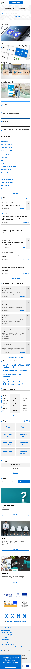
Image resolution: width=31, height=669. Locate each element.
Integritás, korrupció (7, 644)
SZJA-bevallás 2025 (7, 151)
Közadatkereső (5, 639)
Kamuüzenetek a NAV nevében (15, 371)
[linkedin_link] (12, 616)
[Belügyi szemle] (24, 604)
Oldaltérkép (4, 642)
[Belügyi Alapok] (10, 604)
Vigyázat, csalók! (6, 144)
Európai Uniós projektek (8, 182)
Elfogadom (10, 666)
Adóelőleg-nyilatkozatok (8, 154)
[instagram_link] (18, 616)
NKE (2, 188)
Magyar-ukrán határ (7, 179)
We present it (5, 185)
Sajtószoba (4, 141)
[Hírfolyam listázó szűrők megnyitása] (28, 198)
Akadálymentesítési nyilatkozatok (11, 647)
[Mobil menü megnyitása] (29, 2)
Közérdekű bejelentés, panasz (16, 621)
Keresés (2, 13)
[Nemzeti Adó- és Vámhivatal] (4, 2)
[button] (28, 205)
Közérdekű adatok (6, 147)
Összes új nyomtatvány (15, 357)
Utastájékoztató (6, 169)
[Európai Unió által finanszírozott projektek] (15, 595)
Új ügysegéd (4, 157)
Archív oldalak (5, 630)
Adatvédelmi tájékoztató (8, 635)
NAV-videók (4, 173)
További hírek (15, 278)
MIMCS (3, 176)
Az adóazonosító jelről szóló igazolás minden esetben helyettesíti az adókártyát (14, 382)
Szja (2, 160)
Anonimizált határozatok (8, 166)
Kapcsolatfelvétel (6, 628)
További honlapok (6, 632)
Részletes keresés (15, 16)
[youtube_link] (24, 616)
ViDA (2, 163)
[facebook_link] (6, 616)
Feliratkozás (24, 482)
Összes (15, 193)
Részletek (15, 662)
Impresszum (4, 637)
